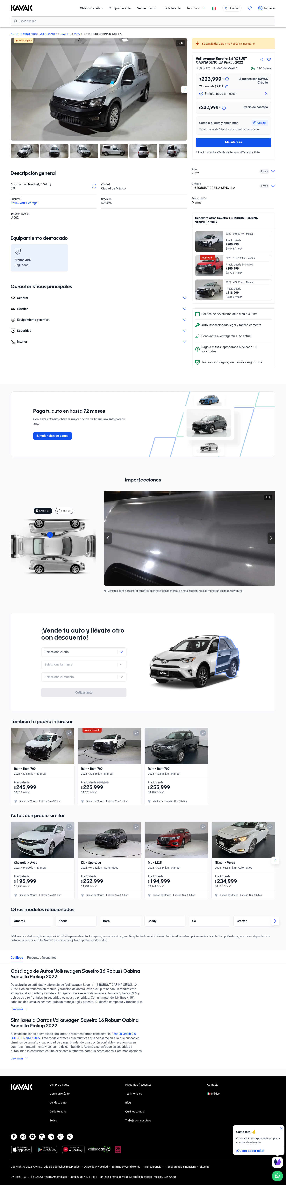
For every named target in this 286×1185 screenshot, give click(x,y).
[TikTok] (60, 1137)
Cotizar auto (83, 692)
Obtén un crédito (91, 8)
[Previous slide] (13, 89)
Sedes (53, 1120)
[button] (260, 123)
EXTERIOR (44, 511)
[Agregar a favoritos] (269, 59)
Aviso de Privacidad (96, 1166)
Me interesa (233, 142)
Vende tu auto (146, 8)
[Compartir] (262, 59)
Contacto (212, 1084)
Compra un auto (120, 8)
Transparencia (152, 1166)
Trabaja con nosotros (138, 1120)
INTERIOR (65, 511)
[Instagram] (23, 1137)
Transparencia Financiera (180, 1166)
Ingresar (269, 8)
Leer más (17, 1009)
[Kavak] (21, 8)
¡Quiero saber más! (250, 1150)
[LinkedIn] (51, 1137)
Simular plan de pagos (52, 436)
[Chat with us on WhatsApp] (277, 1176)
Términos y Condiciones (126, 1166)
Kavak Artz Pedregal (24, 203)
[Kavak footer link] (21, 1103)
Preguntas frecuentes (41, 957)
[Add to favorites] (69, 733)
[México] (214, 8)
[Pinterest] (70, 1137)
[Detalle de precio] (227, 79)
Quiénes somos (134, 1111)
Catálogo (17, 957)
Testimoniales (133, 1093)
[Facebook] (14, 1137)
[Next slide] (185, 89)
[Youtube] (32, 1137)
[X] (42, 1137)
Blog (128, 1102)
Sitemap (205, 1166)
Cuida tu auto (171, 8)
